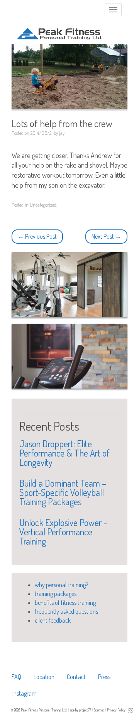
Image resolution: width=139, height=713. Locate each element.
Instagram (24, 693)
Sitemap (99, 710)
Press (104, 677)
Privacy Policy (116, 710)
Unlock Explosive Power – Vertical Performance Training (63, 531)
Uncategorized (43, 205)
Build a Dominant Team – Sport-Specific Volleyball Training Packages (62, 492)
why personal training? (61, 585)
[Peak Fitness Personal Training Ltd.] (60, 27)
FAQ (16, 677)
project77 (85, 710)
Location (44, 677)
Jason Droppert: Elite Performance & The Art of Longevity (64, 453)
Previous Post (37, 236)
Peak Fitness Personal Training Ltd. (44, 710)
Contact (76, 677)
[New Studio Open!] (69, 284)
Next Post (106, 236)
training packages (55, 594)
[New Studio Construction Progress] (69, 356)
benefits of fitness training (65, 602)
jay (61, 133)
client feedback (53, 620)
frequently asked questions (66, 611)
